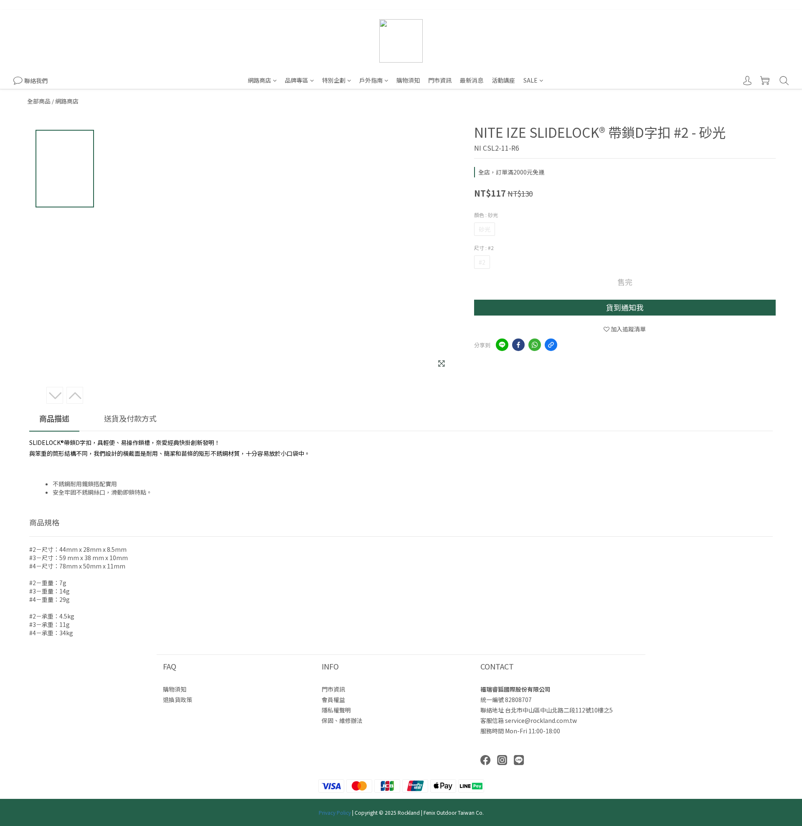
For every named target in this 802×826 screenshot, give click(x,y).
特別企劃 (333, 80)
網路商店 (259, 80)
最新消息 (471, 80)
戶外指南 (371, 80)
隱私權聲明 (336, 710)
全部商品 (39, 101)
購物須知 (408, 80)
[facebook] (518, 344)
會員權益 (333, 699)
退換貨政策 (177, 699)
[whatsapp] (534, 344)
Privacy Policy (335, 812)
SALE (530, 80)
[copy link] (551, 344)
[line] (502, 344)
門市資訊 (440, 80)
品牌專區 (296, 80)
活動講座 (503, 80)
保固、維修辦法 (342, 720)
